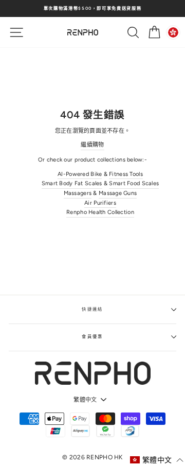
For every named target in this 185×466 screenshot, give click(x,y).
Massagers (78, 193)
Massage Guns (118, 193)
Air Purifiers (100, 203)
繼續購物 (92, 144)
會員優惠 (92, 336)
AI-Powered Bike (80, 174)
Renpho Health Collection (100, 212)
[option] (92, 8)
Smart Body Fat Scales (72, 183)
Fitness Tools (126, 174)
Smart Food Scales (134, 183)
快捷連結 (92, 309)
